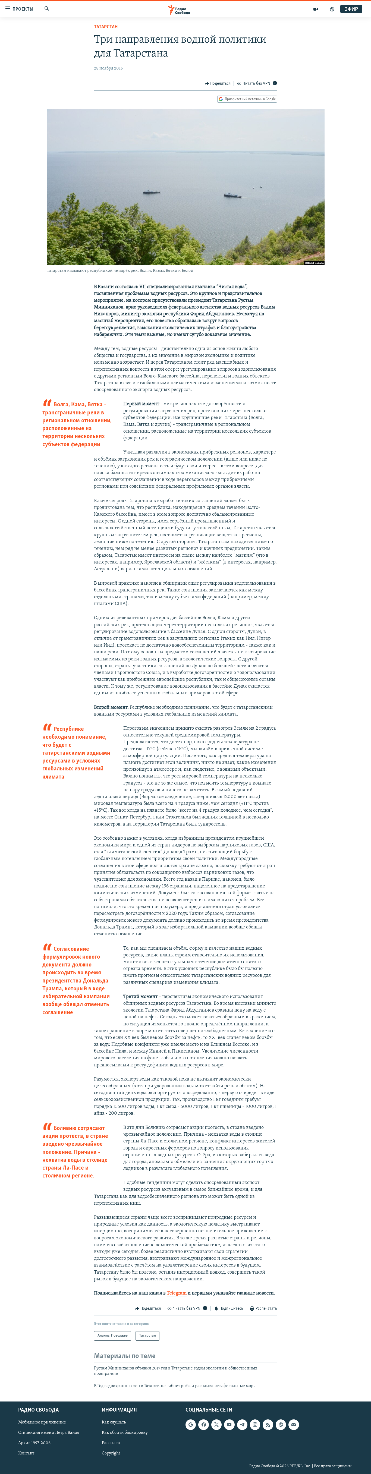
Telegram (177, 1293)
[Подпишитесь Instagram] (255, 1424)
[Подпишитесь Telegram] (242, 1424)
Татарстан (106, 27)
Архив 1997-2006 (34, 1443)
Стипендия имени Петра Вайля (48, 1433)
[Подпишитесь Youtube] (229, 1424)
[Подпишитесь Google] (191, 1424)
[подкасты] (332, 9)
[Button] (218, 83)
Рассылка (111, 1443)
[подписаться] (293, 1424)
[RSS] (268, 1424)
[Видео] (315, 9)
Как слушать (114, 1422)
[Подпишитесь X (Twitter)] (216, 1424)
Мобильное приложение (42, 1422)
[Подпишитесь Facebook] (203, 1424)
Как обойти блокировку (125, 1433)
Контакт (26, 1453)
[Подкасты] (281, 1424)
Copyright (111, 1453)
